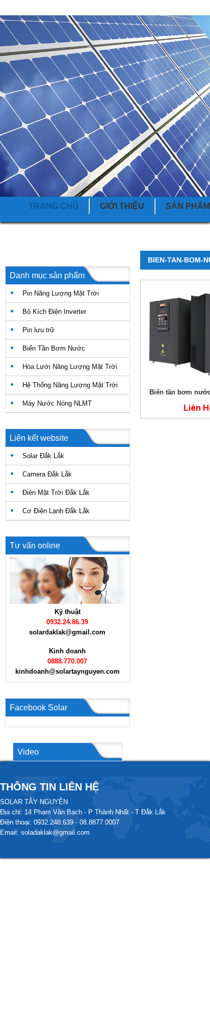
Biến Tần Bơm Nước (53, 348)
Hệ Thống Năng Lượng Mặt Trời (70, 385)
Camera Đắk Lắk (47, 474)
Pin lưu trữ (38, 330)
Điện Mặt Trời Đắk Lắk (56, 492)
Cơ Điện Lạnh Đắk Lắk (56, 511)
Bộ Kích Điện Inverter (54, 311)
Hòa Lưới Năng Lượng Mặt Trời (69, 366)
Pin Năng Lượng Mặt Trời (60, 293)
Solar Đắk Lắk (43, 456)
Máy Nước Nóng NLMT (57, 403)
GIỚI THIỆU (122, 206)
